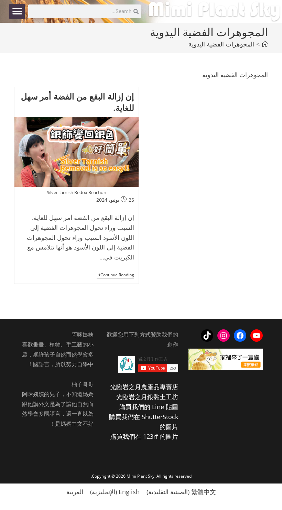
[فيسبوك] (240, 335)
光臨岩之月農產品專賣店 (144, 387)
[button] (17, 11)
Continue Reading (115, 275)
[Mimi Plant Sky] (215, 11)
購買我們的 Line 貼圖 (148, 407)
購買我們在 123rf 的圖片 (144, 436)
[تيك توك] (207, 335)
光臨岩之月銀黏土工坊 (147, 397)
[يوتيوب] (256, 335)
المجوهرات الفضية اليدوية (221, 44)
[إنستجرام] (223, 335)
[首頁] (265, 44)
